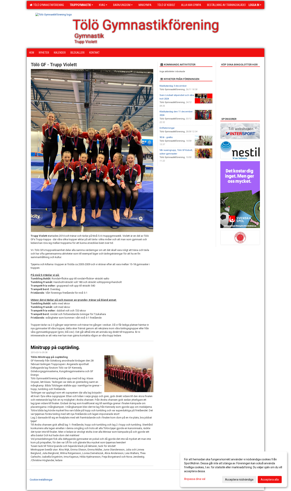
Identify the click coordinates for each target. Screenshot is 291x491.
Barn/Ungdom (121, 5)
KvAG (102, 5)
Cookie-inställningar (41, 479)
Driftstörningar (167, 128)
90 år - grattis (166, 137)
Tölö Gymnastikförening (48, 5)
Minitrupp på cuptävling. (55, 347)
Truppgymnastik (80, 5)
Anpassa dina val (194, 479)
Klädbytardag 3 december (173, 86)
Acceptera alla (270, 479)
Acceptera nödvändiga (239, 479)
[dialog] (233, 469)
